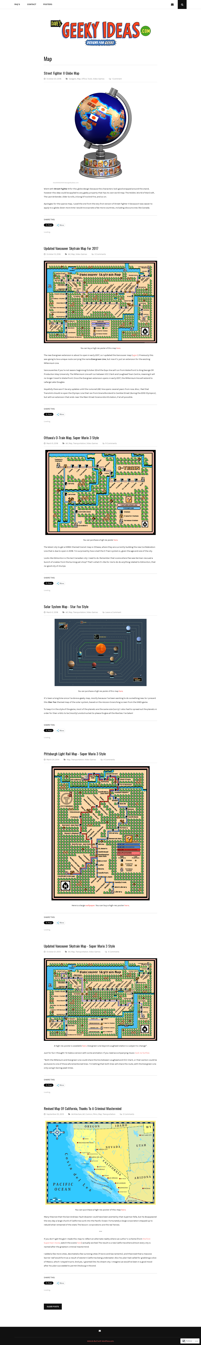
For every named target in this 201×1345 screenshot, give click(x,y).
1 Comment (117, 79)
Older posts (53, 1306)
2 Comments (128, 1114)
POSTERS (47, 4)
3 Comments (100, 254)
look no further (142, 1053)
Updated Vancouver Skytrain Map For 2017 (71, 248)
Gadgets (72, 79)
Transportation (79, 443)
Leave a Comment (113, 612)
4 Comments (109, 759)
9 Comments (111, 443)
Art (69, 254)
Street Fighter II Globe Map (61, 73)
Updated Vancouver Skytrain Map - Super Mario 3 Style (79, 946)
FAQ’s (17, 4)
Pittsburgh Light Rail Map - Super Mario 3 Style (75, 753)
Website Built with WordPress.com (100, 1341)
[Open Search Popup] (182, 4)
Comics (88, 1114)
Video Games (98, 79)
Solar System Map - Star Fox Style (66, 606)
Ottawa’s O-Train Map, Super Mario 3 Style (71, 437)
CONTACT (31, 4)
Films (95, 1114)
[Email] (173, 4)
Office (84, 79)
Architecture (76, 1114)
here (118, 348)
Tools (90, 79)
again (135, 355)
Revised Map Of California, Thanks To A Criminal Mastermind (82, 1108)
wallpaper (90, 905)
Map (79, 79)
